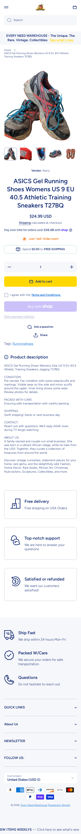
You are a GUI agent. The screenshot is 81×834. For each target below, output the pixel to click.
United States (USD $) (23, 780)
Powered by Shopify (59, 805)
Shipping (25, 223)
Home (7, 50)
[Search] (7, 20)
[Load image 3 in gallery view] (40, 154)
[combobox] (40, 20)
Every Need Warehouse (34, 805)
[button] (75, 7)
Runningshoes (22, 344)
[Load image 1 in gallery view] (10, 154)
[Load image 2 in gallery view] (25, 154)
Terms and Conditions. (46, 295)
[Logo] (40, 7)
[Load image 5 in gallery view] (70, 154)
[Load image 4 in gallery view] (55, 154)
